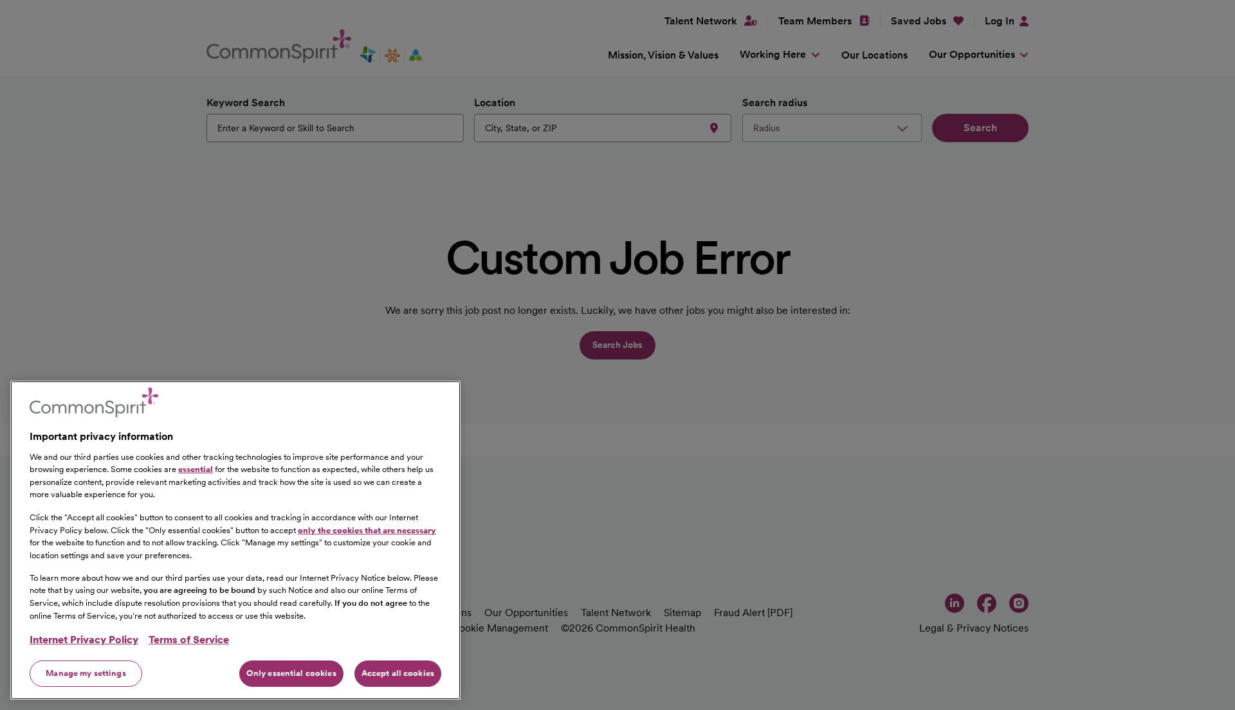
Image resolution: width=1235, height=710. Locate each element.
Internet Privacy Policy (84, 639)
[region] (235, 540)
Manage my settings (85, 673)
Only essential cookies (291, 673)
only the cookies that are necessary (367, 529)
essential (195, 469)
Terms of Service (189, 639)
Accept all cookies (397, 673)
